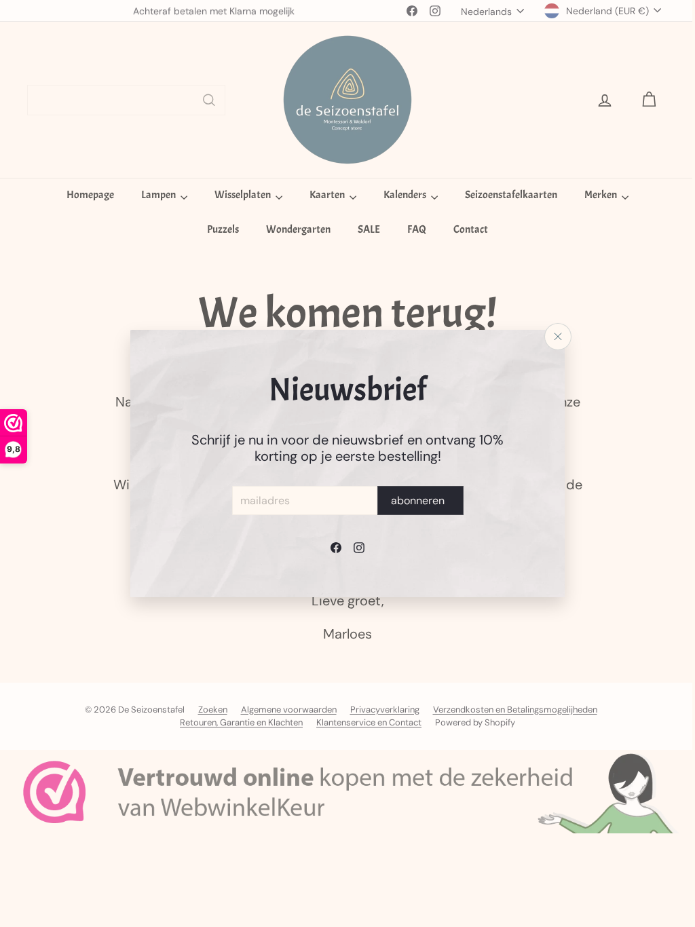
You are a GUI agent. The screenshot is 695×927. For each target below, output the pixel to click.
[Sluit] (553, 336)
